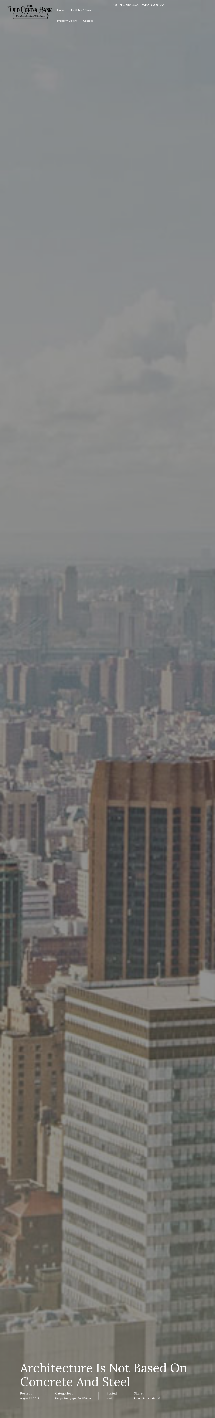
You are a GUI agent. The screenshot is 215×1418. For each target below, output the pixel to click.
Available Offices (81, 10)
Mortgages (70, 1398)
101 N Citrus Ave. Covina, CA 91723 (139, 5)
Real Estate (84, 1398)
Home (60, 10)
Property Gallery (67, 20)
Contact (88, 20)
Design (59, 1398)
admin (110, 1398)
